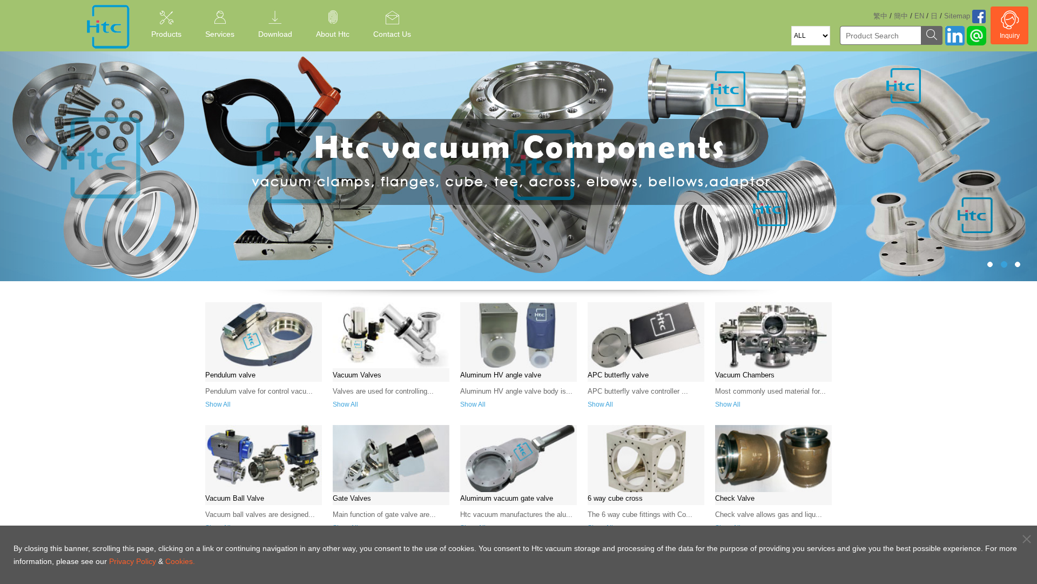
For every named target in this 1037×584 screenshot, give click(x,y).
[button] (78, 166)
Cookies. (180, 561)
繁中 (880, 16)
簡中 (901, 16)
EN (919, 16)
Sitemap (957, 16)
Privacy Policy (132, 561)
